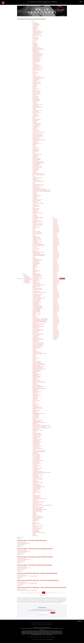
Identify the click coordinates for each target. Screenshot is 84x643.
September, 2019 (56, 309)
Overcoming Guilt (36, 304)
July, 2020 (55, 299)
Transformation (35, 489)
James (34, 229)
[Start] (22, 593)
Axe (33, 41)
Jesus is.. (34, 234)
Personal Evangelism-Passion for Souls (39, 320)
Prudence (34, 354)
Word (34, 521)
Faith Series (35, 128)
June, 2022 (55, 273)
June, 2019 (55, 313)
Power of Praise (35, 332)
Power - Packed (35, 328)
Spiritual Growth (36, 416)
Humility (34, 204)
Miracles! (34, 268)
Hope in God (35, 202)
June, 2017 (55, 339)
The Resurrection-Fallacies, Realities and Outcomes (42, 472)
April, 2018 (55, 328)
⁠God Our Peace (35, 535)
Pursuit (34, 360)
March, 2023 (56, 264)
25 (34, 592)
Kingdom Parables (36, 236)
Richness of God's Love (37, 387)
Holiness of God (35, 196)
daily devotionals (39, 641)
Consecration (35, 84)
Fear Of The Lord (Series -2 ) (38, 136)
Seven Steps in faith (36, 400)
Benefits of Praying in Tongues (38, 49)
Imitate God (35, 211)
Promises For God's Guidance (38, 344)
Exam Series (35, 122)
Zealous (34, 534)
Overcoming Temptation (37, 306)
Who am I (34, 512)
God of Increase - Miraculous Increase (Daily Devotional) (35, 557)
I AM (34, 207)
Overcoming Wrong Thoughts (38, 307)
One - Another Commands (37, 289)
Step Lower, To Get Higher (37, 420)
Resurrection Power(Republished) (38, 386)
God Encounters (35, 155)
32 (55, 592)
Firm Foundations (36, 140)
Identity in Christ (36, 209)
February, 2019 (56, 317)
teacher (23, 273)
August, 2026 (56, 219)
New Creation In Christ (37, 282)
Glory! (34, 152)
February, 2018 (56, 330)
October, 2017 (56, 335)
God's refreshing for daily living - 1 (39, 173)
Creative (34, 87)
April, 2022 (55, 276)
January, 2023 (56, 266)
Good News (35, 179)
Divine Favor (35, 103)
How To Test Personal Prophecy (38, 203)
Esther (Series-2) (36, 120)
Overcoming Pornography (37, 305)
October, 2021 (56, 282)
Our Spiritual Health (36, 296)
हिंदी (61, 3)
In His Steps (35, 215)
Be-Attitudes (35, 44)
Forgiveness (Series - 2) (37, 143)
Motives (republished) (37, 275)
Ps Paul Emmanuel (27, 278)
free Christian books (34, 641)
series (32, 21)
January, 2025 (56, 240)
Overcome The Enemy (37, 299)
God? (34, 175)
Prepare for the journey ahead (38, 339)
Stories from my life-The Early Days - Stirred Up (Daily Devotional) (38, 580)
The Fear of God (35, 453)
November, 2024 (56, 242)
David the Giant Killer (36, 90)
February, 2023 (56, 265)
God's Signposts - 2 (36, 169)
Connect (27, 3)
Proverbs (34, 349)
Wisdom (34, 514)
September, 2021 (56, 283)
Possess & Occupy (36, 327)
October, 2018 (56, 321)
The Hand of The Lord (37, 458)
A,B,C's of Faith (35, 26)
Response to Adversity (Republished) (39, 381)
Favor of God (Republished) (37, 134)
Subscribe (53, 612)
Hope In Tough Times (36, 200)
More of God (35, 271)
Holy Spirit (35, 198)
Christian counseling (61, 641)
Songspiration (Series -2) (37, 407)
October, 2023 (56, 256)
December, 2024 (56, 241)
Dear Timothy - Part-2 (37, 92)
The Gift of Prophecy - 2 (37, 457)
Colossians (35, 74)
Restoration (35, 384)
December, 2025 (56, 228)
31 (52, 592)
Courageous (35, 86)
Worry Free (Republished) (37, 528)
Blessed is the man (36, 56)
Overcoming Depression (37, 302)
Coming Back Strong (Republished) (39, 77)
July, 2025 (55, 233)
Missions (53, 3)
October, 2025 (56, 230)
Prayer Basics (35, 336)
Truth (34, 494)
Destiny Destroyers (36, 100)
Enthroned (35, 116)
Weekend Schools (57, 641)
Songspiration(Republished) (38, 408)
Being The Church (36, 47)
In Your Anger (35, 216)
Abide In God (35, 27)
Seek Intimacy (35, 397)
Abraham (34, 29)
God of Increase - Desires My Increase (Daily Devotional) (35, 549)
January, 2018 (56, 331)
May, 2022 (55, 275)
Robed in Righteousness (37, 391)
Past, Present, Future (36, 314)
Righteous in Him (36, 389)
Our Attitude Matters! (36, 291)
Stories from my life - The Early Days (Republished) (42, 427)
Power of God (35, 331)
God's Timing (35, 170)
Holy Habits (35, 197)
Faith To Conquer (36, 130)
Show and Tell (35, 402)
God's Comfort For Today (37, 166)
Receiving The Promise (37, 369)
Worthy (34, 533)
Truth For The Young (36, 495)
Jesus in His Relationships (37, 233)
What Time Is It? (35, 506)
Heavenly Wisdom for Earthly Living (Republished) (41, 190)
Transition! (35, 490)
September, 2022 (56, 270)
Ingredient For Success (37, 220)
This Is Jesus (35, 483)
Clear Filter (62, 278)
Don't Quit (35, 108)
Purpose (34, 359)
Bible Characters (36, 50)
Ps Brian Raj (26, 276)
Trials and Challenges (36, 492)
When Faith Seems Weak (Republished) (39, 509)
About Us (31, 3)
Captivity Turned (36, 64)
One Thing (35, 290)
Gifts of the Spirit (36, 150)
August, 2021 (56, 284)
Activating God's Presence (37, 35)
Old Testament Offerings (37, 288)
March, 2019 (56, 316)
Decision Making (36, 96)
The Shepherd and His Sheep (38, 473)
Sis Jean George (27, 280)
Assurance (35, 40)
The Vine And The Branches (37, 478)
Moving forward (36, 279)
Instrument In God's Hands (37, 224)
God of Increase (35, 160)
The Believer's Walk (36, 440)
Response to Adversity (37, 380)
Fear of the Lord (35, 137)
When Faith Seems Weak (37, 508)
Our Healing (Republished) (37, 294)
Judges (34, 235)
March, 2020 (56, 303)
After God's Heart (36, 38)
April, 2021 (55, 289)
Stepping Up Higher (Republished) (39, 422)
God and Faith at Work (37, 158)
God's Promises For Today (37, 167)
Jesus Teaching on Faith (37, 232)
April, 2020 (55, 302)
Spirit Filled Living (36, 414)
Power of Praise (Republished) (38, 333)
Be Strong (34, 42)
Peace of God (35, 316)
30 (49, 592)
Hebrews (34, 192)
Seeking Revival (35, 398)
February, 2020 (56, 304)
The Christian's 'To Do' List (37, 446)
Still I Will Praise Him (36, 424)
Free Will (34, 144)
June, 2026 (55, 221)
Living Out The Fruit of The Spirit (38, 252)
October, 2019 (56, 308)
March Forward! (35, 260)
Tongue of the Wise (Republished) (39, 486)
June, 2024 (55, 247)
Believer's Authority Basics (37, 48)
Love (34, 256)
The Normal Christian (36, 463)
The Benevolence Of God (37, 441)
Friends (34, 146)
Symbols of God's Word (37, 435)
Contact (58, 3)
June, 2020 (55, 300)
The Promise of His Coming (37, 468)
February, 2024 (56, 252)
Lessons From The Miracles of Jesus (39, 244)
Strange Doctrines (36, 428)
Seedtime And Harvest (37, 395)
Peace (34, 315)
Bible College (33, 624)
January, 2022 (56, 279)
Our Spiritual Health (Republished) (39, 297)
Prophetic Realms (36, 348)
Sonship (34, 409)
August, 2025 (56, 232)
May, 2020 (55, 301)
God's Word (35, 172)
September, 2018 (56, 323)
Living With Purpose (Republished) (39, 254)
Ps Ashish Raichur (27, 282)
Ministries (40, 3)
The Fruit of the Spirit (36, 454)
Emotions (34, 113)
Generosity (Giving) (36, 149)
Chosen (34, 73)
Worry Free (35, 526)
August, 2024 (56, 245)
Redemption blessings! (37, 374)
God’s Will (34, 176)
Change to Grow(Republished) (38, 67)
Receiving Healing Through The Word (39, 368)
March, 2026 (56, 224)
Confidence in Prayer (36, 82)
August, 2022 (56, 271)
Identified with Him (36, 208)
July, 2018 (55, 325)
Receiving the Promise (37, 371)
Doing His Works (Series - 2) (37, 107)
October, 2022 (56, 269)
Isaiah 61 (34, 228)
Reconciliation (35, 372)
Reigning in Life (35, 375)
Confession (35, 80)
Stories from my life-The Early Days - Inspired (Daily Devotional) (37, 573)
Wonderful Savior (36, 520)
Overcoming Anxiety (36, 301)
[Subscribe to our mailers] (80, 1)
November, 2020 (56, 294)
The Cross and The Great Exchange (39, 451)
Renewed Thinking (36, 377)
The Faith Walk (35, 452)
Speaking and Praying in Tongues (39, 413)
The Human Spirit (36, 459)
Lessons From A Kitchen (37, 243)
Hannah (34, 183)
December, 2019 (56, 306)
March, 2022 (56, 277)
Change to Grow (35, 66)
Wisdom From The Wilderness (38, 517)
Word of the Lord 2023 (37, 523)
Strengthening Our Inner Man (38, 429)
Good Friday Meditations (37, 178)
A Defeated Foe (35, 23)
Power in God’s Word (36, 330)
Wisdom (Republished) (37, 516)
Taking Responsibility (36, 437)
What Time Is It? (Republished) (38, 507)
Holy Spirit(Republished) (37, 199)
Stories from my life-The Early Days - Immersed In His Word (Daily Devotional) (41, 587)
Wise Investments (36, 519)
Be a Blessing (35, 43)
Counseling (39, 624)
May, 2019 (55, 314)
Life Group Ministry (36, 248)
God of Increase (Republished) (38, 161)
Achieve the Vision (36, 34)
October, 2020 (56, 295)
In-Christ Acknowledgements (38, 217)
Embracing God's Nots (37, 112)
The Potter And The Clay (37, 465)
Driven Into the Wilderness (37, 110)
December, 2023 (56, 254)
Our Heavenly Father (36, 295)
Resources (45, 3)
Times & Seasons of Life (37, 484)
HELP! (34, 182)
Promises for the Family (37, 347)
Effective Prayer (35, 111)
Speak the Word (35, 412)
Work (34, 524)
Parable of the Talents (37, 312)
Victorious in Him (36, 500)
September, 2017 (56, 336)
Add (33, 36)
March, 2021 (56, 290)
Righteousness (35, 390)
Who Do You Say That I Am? (37, 511)
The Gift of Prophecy (36, 456)
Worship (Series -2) (36, 530)
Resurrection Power (36, 385)
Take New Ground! (36, 436)
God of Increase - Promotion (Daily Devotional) (32, 540)
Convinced (35, 85)
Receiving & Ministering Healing (38, 366)
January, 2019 (56, 318)
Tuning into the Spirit (36, 496)
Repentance (35, 378)
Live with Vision (35, 251)
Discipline (34, 102)
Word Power (35, 522)
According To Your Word (37, 32)
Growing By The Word (37, 180)
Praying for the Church (37, 338)
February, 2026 (56, 226)
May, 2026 (55, 222)
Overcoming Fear (36, 303)
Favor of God (35, 133)
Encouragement (35, 114)
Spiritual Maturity (36, 417)
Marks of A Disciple (36, 261)
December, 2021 (56, 280)
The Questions (35, 470)
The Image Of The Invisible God (38, 460)
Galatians (34, 148)
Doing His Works (36, 106)
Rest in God (35, 383)
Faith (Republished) (36, 126)
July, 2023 (55, 259)
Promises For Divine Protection (38, 342)
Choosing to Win (36, 72)
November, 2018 (56, 320)
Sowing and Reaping (36, 410)
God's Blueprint (35, 164)
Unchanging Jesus (36, 497)
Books (49, 3)
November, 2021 (56, 281)
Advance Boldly (35, 37)
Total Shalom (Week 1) (37, 487)
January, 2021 (56, 292)
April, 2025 (55, 236)
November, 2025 (56, 229)
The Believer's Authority (37, 439)
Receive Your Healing (36, 362)
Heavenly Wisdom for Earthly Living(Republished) (41, 191)
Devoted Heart (35, 101)
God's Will (34, 171)
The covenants (35, 481)
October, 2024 (56, 243)
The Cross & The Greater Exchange (39, 450)
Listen (34, 249)
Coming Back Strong (36, 76)
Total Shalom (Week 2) (37, 488)
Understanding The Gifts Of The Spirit (39, 498)
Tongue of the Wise (36, 485)
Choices (34, 71)
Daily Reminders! (36, 88)
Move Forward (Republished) (38, 278)
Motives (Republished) (37, 273)
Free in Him (35, 145)
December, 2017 (56, 332)
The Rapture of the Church (37, 471)
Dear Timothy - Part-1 (37, 91)
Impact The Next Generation (38, 212)
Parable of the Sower (36, 311)
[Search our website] (79, 1)
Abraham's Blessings (36, 30)
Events (35, 3)
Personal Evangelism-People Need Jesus (40, 321)
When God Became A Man (37, 510)
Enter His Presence (36, 115)
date (52, 217)
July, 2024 (55, 246)
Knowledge (35, 240)
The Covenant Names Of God (38, 448)
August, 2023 (56, 258)
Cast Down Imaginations (37, 65)
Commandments (36, 78)
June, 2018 (55, 326)
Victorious (34, 499)
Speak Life (35, 411)
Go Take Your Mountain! (37, 154)
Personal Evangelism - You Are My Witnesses (40, 319)
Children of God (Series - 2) (37, 70)
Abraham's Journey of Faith (37, 31)
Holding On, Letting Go (37, 195)
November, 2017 (56, 333)
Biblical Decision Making (37, 54)
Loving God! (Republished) (37, 259)
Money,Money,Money (36, 270)
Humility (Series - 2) (36, 205)
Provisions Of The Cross (37, 352)
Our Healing (35, 293)
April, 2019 (55, 315)
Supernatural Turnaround (37, 434)
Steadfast (34, 419)
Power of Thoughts (36, 335)
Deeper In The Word (36, 99)
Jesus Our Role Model (36, 231)
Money (34, 269)
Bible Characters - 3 (36, 52)
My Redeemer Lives (36, 280)
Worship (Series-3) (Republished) (38, 532)
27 (40, 592)
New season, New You (36, 283)
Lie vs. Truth (35, 247)
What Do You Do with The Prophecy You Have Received (42, 505)
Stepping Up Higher (36, 421)
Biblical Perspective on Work (38, 55)
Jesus (34, 230)
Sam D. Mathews (27, 277)
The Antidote (35, 438)
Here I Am (34, 194)
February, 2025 (56, 239)
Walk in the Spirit (36, 502)
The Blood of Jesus (36, 444)
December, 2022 (56, 267)
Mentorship (35, 265)
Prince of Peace (35, 341)
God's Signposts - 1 (36, 168)
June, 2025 (55, 234)
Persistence (35, 317)
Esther (34, 118)
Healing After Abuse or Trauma (38, 184)
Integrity (34, 226)
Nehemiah (35, 281)
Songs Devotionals (36, 404)
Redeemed (35, 373)
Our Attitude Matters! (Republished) (39, 292)
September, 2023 (56, 257)
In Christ (34, 214)
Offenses (34, 287)
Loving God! (35, 258)
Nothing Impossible (36, 285)
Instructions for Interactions (38, 223)
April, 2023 (55, 263)
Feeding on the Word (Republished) (39, 139)
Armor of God (35, 39)
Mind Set (34, 266)
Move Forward (35, 277)
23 (28, 592)
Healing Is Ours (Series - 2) (37, 185)
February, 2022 (56, 278)
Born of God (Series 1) (36, 60)
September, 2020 (56, 296)
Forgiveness (35, 142)
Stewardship (35, 423)
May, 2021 (55, 288)
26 (37, 592)
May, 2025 (55, 235)
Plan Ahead (35, 323)
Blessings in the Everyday (37, 58)
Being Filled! (35, 46)
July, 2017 (55, 338)
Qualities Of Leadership (37, 361)
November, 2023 (56, 255)
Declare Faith (35, 97)
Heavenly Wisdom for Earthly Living (39, 188)
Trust (34, 493)
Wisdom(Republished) (37, 518)
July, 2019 (55, 312)
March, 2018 (56, 329)
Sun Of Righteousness (36, 433)
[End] (62, 593)
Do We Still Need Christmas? (38, 104)
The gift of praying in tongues (38, 482)
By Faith (34, 63)
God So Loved (35, 157)
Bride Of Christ (35, 62)
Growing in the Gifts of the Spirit (38, 181)
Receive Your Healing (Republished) (39, 364)
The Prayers (35, 466)
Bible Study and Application (38, 53)
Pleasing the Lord (36, 325)
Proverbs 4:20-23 (36, 351)
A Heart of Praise (36, 25)
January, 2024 (56, 253)
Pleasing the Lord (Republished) (38, 326)
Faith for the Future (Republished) (39, 132)
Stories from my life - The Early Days (39, 426)
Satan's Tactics (35, 393)
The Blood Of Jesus (36, 442)
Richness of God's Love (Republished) (39, 388)
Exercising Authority (36, 124)
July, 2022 (55, 272)
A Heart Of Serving (36, 24)
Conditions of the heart (37, 79)
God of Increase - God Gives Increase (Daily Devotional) (34, 565)
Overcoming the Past (36, 309)
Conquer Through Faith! (37, 83)
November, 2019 (56, 307)
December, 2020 (56, 293)
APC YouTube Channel (39, 602)
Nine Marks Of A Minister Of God (38, 284)
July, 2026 (55, 220)
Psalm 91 (34, 356)
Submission (35, 431)
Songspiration (35, 405)
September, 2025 (56, 231)
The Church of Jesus (36, 447)
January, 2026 (56, 227)
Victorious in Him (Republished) (38, 501)
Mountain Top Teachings (37, 276)
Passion (34, 313)
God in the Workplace (36, 159)
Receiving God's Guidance (37, 367)
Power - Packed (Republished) (38, 329)
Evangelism (35, 121)
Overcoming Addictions (37, 300)
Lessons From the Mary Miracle (38, 245)
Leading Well (35, 242)
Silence (34, 403)
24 (31, 592)
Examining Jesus (44, 624)
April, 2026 (55, 223)
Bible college (43, 641)
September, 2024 (56, 244)
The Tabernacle (35, 476)
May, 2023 (55, 261)
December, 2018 (56, 319)
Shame (34, 401)
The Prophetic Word (36, 469)
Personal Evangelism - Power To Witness (40, 318)
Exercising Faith (35, 125)
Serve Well (35, 399)
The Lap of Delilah (36, 461)
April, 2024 (55, 249)
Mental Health (35, 264)
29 (46, 592)
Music (36, 624)
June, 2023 (55, 260)
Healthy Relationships (37, 187)
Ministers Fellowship (49, 624)
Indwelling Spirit (36, 218)
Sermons (31, 641)
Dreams (34, 109)
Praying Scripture (36, 337)
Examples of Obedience (37, 123)
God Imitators (35, 156)
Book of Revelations (36, 59)
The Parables (35, 464)
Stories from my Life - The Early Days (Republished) (42, 425)
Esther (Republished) (36, 119)
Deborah (34, 95)
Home (23, 3)
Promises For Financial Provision (38, 343)
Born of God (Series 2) (36, 61)
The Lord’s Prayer (36, 462)
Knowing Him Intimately (37, 239)
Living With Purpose (36, 253)
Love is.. (34, 257)
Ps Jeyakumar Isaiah (27, 279)
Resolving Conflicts (36, 379)
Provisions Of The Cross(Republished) (39, 353)
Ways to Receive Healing (37, 504)
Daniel (34, 89)
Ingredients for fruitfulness (37, 221)
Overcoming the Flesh (36, 308)
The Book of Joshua (36, 445)
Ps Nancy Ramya (27, 281)
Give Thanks (35, 151)
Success (34, 432)
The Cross (34, 449)
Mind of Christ (35, 267)
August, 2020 (56, 297)
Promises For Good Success (37, 345)
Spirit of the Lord (36, 415)
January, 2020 (56, 305)
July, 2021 (55, 285)
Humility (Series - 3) (36, 206)
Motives (34, 272)
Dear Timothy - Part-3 (37, 94)
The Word (34, 480)
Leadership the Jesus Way (37, 241)
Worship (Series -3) (36, 531)
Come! (34, 75)
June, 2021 (55, 287)
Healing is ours (35, 186)
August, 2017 (56, 337)
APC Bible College (59, 602)
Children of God (35, 68)
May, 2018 (55, 327)
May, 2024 (55, 248)
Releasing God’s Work (36, 376)
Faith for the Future (36, 131)
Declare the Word (36, 98)
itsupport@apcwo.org (50, 639)
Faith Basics (35, 127)
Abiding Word (35, 28)
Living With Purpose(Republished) (39, 255)
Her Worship (35, 193)
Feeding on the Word (36, 138)
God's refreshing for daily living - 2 (39, 174)
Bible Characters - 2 (36, 51)
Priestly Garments (36, 340)
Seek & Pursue (35, 396)
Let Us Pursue (35, 246)
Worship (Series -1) (36, 529)
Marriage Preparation (37, 263)
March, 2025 (56, 237)
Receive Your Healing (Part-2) (38, 363)
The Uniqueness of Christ (37, 477)
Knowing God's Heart (36, 237)
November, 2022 (56, 268)
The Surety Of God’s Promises (38, 475)
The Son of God (35, 474)
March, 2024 (56, 251)
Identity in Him (35, 210)
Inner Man (35, 222)
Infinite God (35, 219)
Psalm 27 (34, 355)
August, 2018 (56, 324)
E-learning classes (52, 641)
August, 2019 (56, 311)
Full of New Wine (36, 147)
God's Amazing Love (36, 163)
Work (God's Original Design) (38, 525)
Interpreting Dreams (36, 227)
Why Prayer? (35, 513)
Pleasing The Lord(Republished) (38, 324)
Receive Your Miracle (36, 365)
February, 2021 (56, 291)
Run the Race (35, 392)
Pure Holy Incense (36, 357)
